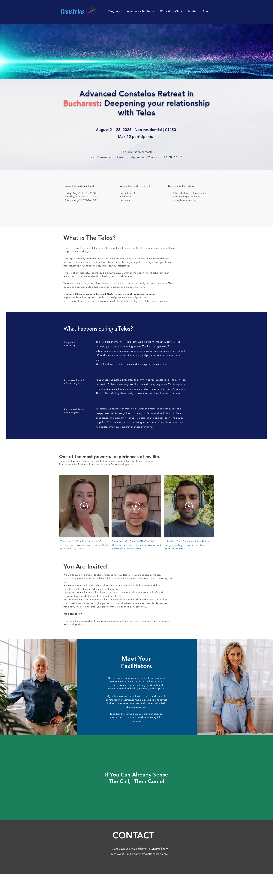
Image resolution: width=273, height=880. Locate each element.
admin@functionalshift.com (151, 854)
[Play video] (84, 506)
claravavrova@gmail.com (131, 157)
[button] (114, 11)
